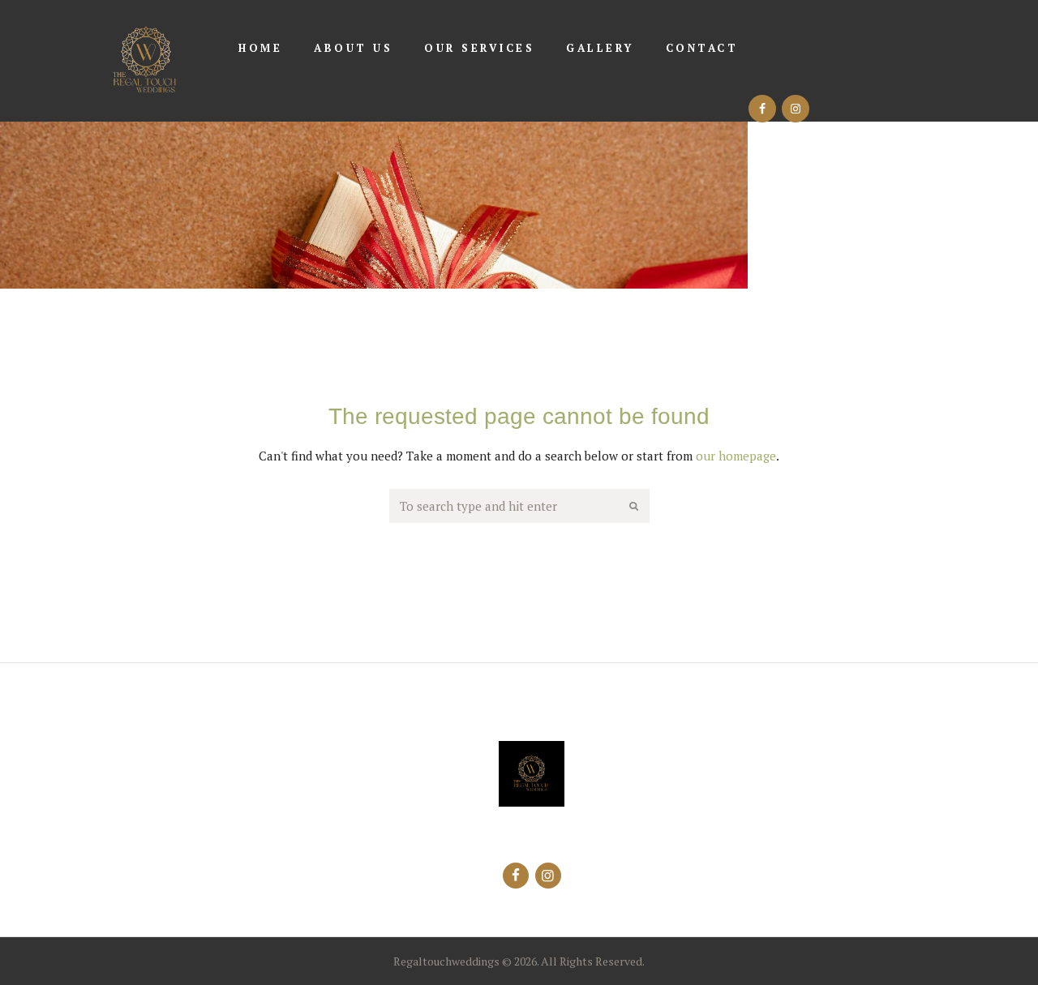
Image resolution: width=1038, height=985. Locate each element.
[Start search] (635, 506)
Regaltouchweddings (446, 961)
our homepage (736, 456)
